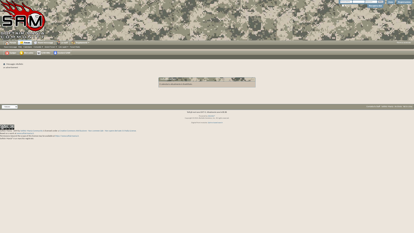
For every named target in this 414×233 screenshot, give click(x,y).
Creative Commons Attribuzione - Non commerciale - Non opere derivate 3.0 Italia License (98, 131)
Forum (27, 43)
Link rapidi (62, 47)
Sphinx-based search (215, 123)
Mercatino (28, 53)
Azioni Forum (50, 47)
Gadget (12, 53)
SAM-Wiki (45, 53)
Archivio (398, 106)
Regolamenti (81, 43)
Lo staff (64, 43)
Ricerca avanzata (404, 43)
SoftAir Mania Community (32, 131)
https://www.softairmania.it (67, 136)
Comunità (37, 47)
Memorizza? (348, 6)
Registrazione (404, 2)
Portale (12, 43)
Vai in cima (407, 106)
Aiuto (390, 2)
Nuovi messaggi (10, 47)
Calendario (27, 47)
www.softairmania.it (25, 133)
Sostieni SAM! (63, 53)
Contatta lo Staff (373, 106)
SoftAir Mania (387, 106)
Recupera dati (375, 6)
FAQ (20, 47)
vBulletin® (211, 116)
